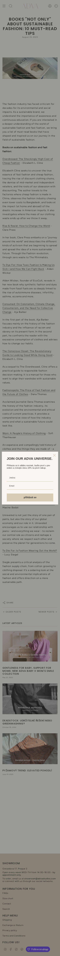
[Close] (54, 455)
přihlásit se (30, 497)
